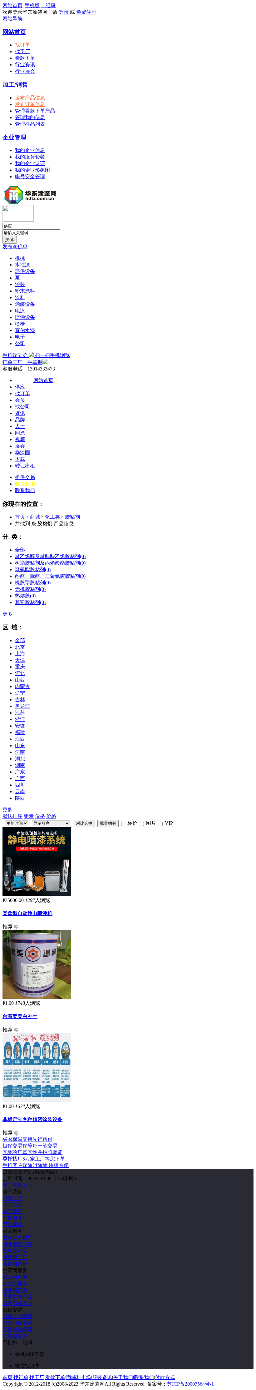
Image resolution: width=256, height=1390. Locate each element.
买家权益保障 (17, 1329)
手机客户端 (35, 1165)
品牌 (20, 419)
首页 (20, 517)
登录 (64, 12)
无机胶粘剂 (30, 589)
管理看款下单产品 (35, 110)
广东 (20, 771)
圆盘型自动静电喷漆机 (27, 913)
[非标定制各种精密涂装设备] (36, 1100)
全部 (20, 549)
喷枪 (20, 323)
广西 (20, 778)
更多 (7, 614)
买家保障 (27, 1139)
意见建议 (12, 1224)
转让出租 (25, 465)
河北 (20, 673)
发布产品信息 (30, 97)
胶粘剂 (72, 517)
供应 (20, 387)
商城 (35, 517)
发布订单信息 (30, 104)
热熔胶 (25, 595)
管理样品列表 (30, 124)
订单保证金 (14, 1336)
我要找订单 (14, 1290)
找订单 (22, 45)
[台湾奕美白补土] (36, 997)
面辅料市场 (14, 1264)
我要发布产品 (17, 1296)
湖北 (20, 758)
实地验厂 (32, 1152)
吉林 (20, 699)
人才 (20, 426)
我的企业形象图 (32, 170)
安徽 (20, 725)
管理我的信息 (30, 117)
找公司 (22, 406)
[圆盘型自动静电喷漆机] (36, 894)
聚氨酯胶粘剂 (33, 569)
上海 (20, 653)
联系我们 (25, 490)
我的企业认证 (30, 163)
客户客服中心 (17, 1185)
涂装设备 (25, 304)
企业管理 (14, 137)
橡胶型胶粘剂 (33, 582)
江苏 (20, 712)
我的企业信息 (30, 150)
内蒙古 (22, 686)
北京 (20, 647)
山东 (20, 745)
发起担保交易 (17, 1323)
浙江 (20, 719)
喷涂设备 (25, 317)
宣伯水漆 (25, 330)
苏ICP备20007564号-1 (190, 1384)
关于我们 (12, 1211)
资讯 (20, 413)
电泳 (20, 310)
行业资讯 (25, 64)
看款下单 (25, 58)
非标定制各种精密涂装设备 (32, 1119)
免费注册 (86, 12)
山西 (20, 679)
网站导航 (12, 18)
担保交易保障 (17, 1316)
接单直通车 (14, 1283)
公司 (20, 343)
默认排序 (12, 816)
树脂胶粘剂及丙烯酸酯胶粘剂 (50, 563)
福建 (20, 732)
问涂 (20, 433)
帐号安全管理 (30, 176)
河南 (20, 752)
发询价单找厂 (17, 1237)
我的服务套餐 (30, 156)
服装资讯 (102, 1377)
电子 (20, 337)
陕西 (20, 798)
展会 (20, 446)
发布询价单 (14, 246)
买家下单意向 (17, 1303)
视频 (20, 439)
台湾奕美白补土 (19, 1016)
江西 (20, 739)
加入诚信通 (14, 1277)
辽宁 (20, 693)
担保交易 (25, 477)
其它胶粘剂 (30, 602)
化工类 (52, 517)
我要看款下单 (17, 1244)
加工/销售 (15, 84)
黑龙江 (22, 706)
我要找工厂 (14, 1257)
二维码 (48, 5)
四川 (20, 785)
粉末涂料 (25, 291)
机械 (20, 258)
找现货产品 (14, 1250)
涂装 (20, 284)
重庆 (20, 666)
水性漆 (22, 264)
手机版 (32, 5)
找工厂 (22, 51)
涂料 (20, 297)
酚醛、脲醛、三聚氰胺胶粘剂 (50, 576)
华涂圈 (22, 452)
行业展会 (25, 71)
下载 (20, 459)
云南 (20, 791)
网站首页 (12, 5)
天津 (20, 660)
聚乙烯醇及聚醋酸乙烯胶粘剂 (50, 556)
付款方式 (12, 1198)
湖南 (20, 765)
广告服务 (12, 1218)
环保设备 (25, 271)
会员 (20, 400)
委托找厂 (33, 1158)
